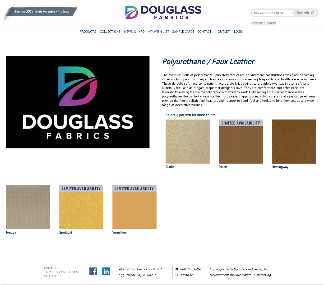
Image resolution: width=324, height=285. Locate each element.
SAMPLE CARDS (183, 31)
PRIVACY (50, 268)
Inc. (266, 269)
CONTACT (204, 31)
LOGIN (238, 31)
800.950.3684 (190, 269)
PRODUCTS (88, 31)
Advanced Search (263, 23)
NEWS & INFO (134, 31)
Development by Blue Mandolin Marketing (240, 275)
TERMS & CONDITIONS (61, 272)
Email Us (187, 275)
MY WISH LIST (158, 31)
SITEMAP (50, 276)
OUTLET (224, 31)
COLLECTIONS (110, 31)
